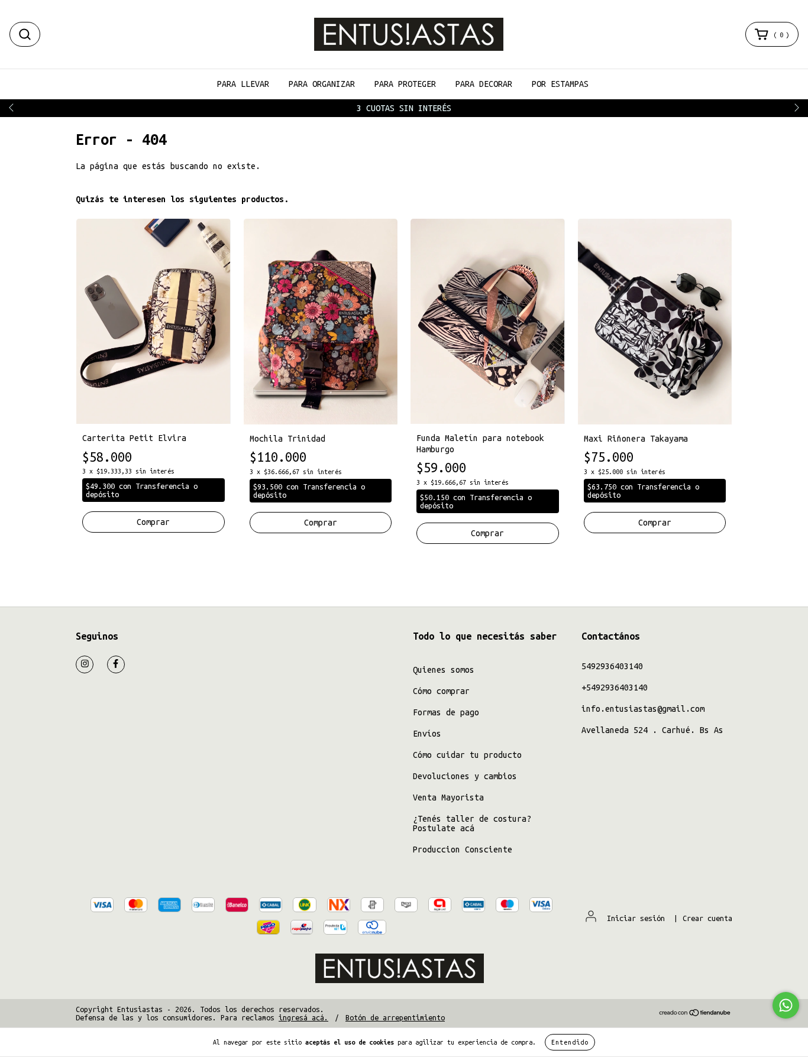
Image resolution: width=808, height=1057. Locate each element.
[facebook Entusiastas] (116, 664)
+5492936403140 (614, 687)
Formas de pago (446, 712)
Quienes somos (443, 670)
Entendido (570, 1042)
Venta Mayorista (448, 797)
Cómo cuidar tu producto (467, 755)
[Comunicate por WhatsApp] (786, 1005)
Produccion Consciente (462, 849)
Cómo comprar (441, 691)
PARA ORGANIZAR (322, 84)
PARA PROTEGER (405, 84)
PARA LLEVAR (243, 84)
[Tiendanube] (695, 1014)
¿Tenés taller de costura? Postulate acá (472, 823)
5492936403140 (612, 666)
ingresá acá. (303, 1017)
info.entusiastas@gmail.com (642, 709)
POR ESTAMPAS (560, 84)
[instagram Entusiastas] (84, 664)
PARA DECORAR (483, 84)
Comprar (487, 533)
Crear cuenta (707, 918)
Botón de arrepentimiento (395, 1017)
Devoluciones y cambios (465, 776)
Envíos (427, 733)
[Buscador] (24, 34)
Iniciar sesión (636, 918)
